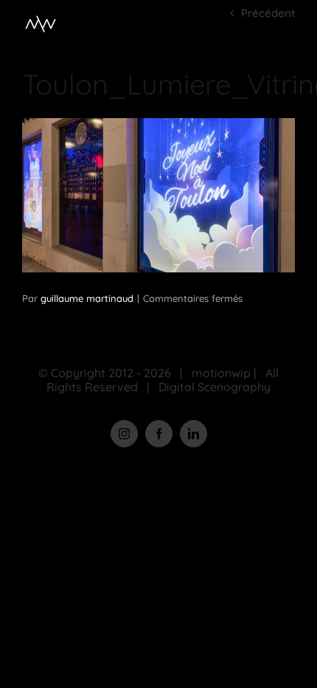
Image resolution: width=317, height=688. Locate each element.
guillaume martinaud (87, 298)
